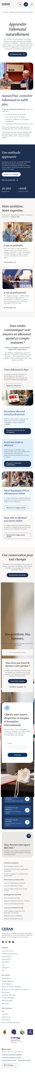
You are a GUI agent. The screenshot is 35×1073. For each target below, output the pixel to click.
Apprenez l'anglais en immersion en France (17, 901)
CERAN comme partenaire (10, 953)
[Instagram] (6, 942)
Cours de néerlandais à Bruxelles (14, 903)
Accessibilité (5, 962)
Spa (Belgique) (6, 978)
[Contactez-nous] (26, 4)
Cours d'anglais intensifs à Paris (13, 866)
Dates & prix (5, 967)
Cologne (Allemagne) (8, 998)
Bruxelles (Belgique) (8, 981)
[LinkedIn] (9, 942)
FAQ (3, 970)
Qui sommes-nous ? (8, 951)
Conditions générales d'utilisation (12, 1054)
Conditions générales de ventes (11, 1057)
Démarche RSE (6, 959)
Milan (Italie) (5, 1003)
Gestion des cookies (24, 1060)
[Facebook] (3, 942)
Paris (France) (6, 992)
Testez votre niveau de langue (11, 1022)
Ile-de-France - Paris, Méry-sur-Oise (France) (15, 989)
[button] (31, 4)
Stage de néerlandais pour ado (13, 918)
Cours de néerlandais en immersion (14, 883)
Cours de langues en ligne (12, 898)
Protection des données (9, 1060)
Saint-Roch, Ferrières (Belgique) (11, 986)
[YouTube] (13, 942)
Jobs (3, 965)
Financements (6, 1019)
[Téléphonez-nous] (20, 4)
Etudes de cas (6, 1017)
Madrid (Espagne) (7, 1000)
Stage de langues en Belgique (13, 915)
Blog (3, 1011)
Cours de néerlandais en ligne (13, 886)
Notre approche (7, 956)
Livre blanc (5, 1014)
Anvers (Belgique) (7, 984)
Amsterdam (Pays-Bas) (8, 995)
